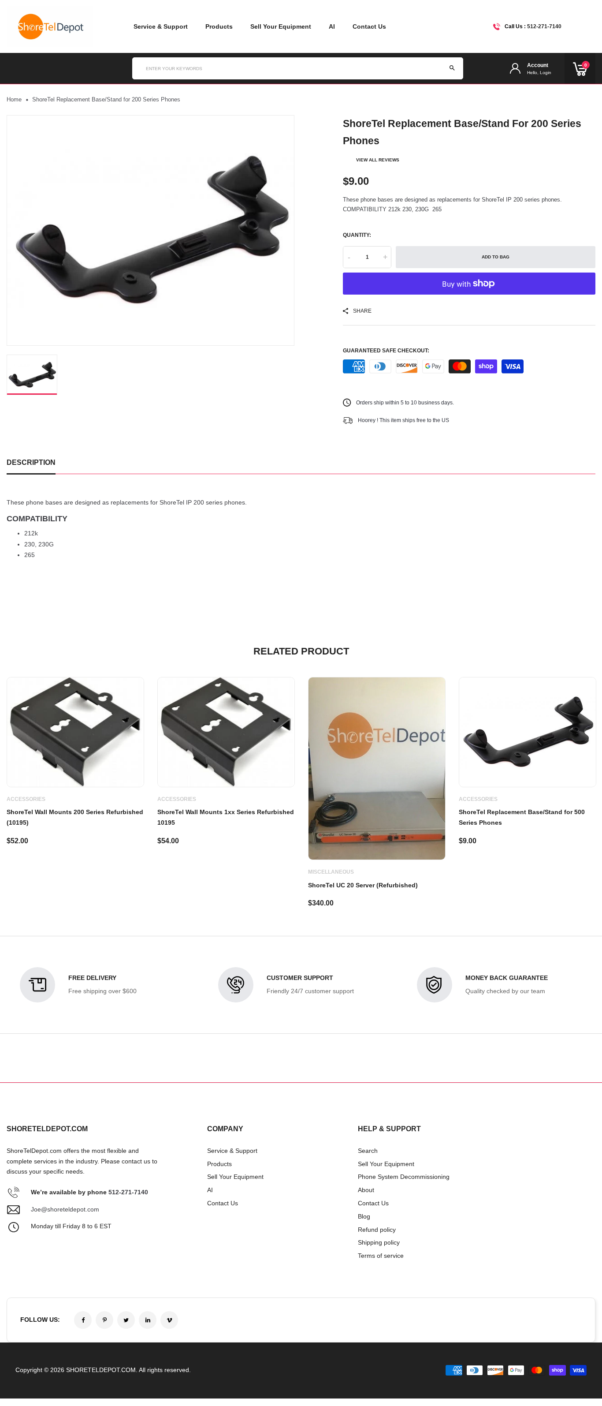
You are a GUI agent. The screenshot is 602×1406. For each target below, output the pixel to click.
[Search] (452, 68)
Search (368, 1150)
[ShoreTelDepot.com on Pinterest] (104, 1320)
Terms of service (381, 1255)
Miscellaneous (331, 872)
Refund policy (377, 1229)
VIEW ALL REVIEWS (377, 159)
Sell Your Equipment (280, 26)
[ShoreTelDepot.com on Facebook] (83, 1320)
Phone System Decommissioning (404, 1176)
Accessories (26, 799)
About (366, 1189)
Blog (364, 1216)
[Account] (515, 68)
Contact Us (369, 26)
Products (219, 26)
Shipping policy (379, 1242)
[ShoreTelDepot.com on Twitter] (126, 1320)
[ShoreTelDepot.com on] (147, 1320)
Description (31, 462)
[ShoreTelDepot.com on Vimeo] (169, 1320)
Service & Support (161, 26)
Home (14, 99)
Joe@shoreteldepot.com (65, 1209)
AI (332, 26)
